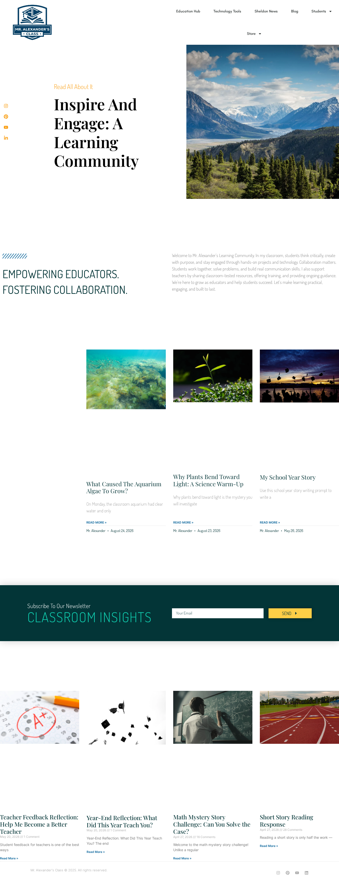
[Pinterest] (288, 873)
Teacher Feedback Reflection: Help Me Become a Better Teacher (39, 824)
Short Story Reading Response (286, 820)
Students (318, 11)
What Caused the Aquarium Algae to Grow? (123, 487)
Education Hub (188, 11)
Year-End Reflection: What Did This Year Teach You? (122, 821)
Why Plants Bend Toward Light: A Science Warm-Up (208, 480)
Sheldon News (266, 11)
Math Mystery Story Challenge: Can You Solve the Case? (211, 824)
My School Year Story (288, 477)
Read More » (96, 522)
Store (251, 33)
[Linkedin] (306, 873)
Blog (294, 11)
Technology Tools (227, 11)
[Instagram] (278, 873)
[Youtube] (297, 873)
